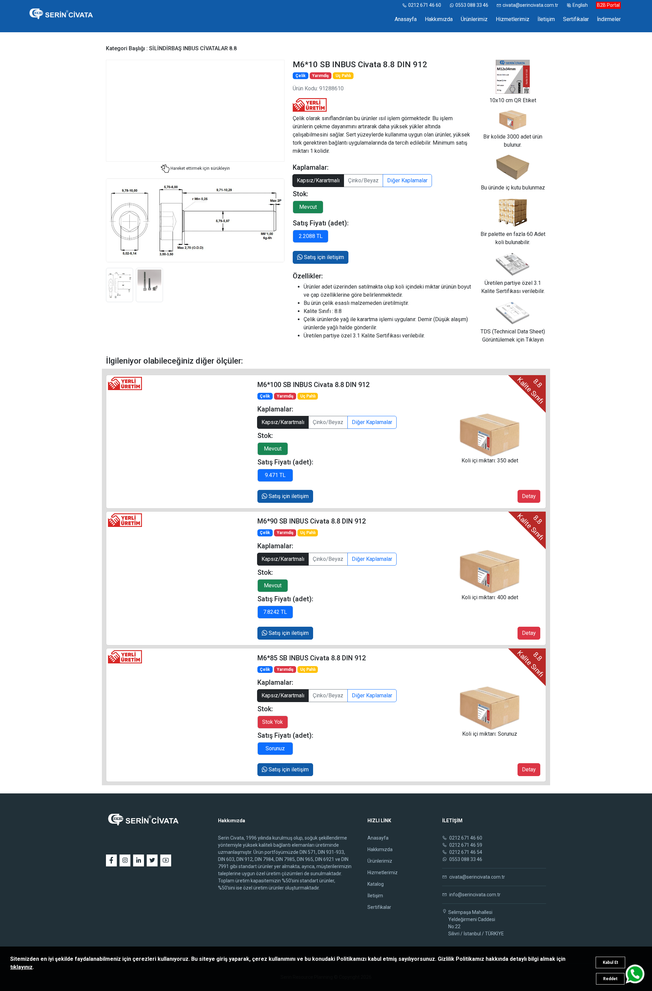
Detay (529, 496)
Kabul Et (610, 962)
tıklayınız (21, 967)
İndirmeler (609, 19)
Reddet (610, 978)
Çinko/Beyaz (363, 180)
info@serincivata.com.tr (474, 894)
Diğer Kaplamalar (407, 180)
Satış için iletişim (323, 257)
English (580, 5)
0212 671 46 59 (465, 845)
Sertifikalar (576, 19)
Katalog (375, 884)
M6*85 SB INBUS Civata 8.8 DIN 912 (311, 658)
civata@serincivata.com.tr (530, 5)
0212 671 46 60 (424, 5)
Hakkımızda (439, 19)
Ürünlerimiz (474, 19)
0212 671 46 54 (465, 852)
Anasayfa (406, 19)
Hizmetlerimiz (512, 19)
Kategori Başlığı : (127, 48)
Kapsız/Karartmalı (318, 180)
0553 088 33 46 (471, 5)
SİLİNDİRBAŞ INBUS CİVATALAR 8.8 (193, 48)
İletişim (546, 19)
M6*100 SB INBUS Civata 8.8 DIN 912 (313, 385)
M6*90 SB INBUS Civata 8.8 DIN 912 (311, 521)
